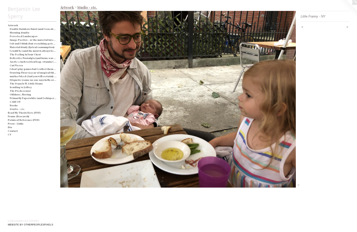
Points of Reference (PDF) (23, 120)
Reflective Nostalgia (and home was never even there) (33, 58)
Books (13, 105)
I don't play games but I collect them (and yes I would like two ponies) (33, 69)
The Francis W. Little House (26, 83)
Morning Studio (19, 32)
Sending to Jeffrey (21, 87)
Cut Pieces (16, 65)
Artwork (13, 25)
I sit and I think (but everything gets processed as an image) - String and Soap (33, 43)
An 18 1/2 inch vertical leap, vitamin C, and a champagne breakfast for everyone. (33, 61)
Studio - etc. (17, 109)
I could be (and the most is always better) (33, 50)
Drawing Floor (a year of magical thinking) (33, 72)
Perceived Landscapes (23, 36)
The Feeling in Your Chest (25, 54)
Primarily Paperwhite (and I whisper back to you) (33, 98)
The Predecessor (20, 90)
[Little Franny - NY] (178, 99)
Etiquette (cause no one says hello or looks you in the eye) (33, 80)
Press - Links (15, 123)
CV (9, 134)
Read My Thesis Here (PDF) (24, 112)
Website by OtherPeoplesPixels (30, 224)
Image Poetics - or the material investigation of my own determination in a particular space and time (33, 39)
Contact (13, 131)
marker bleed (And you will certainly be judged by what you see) (33, 76)
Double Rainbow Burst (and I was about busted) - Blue (33, 29)
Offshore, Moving (20, 94)
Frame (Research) (18, 116)
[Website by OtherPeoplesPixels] (347, 9)
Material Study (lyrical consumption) (32, 47)
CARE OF (15, 101)
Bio (10, 127)
